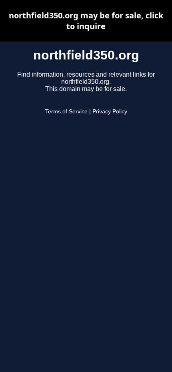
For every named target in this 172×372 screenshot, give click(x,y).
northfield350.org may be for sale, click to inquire (86, 21)
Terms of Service (66, 112)
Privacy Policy (109, 112)
